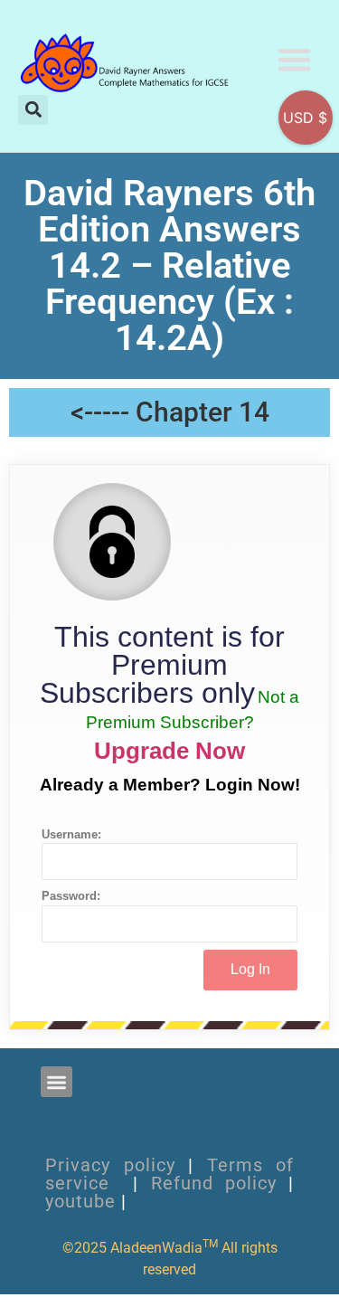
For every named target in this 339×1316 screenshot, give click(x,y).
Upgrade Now (169, 750)
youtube (80, 1201)
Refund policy (214, 1183)
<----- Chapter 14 (170, 412)
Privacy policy (110, 1165)
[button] (295, 59)
